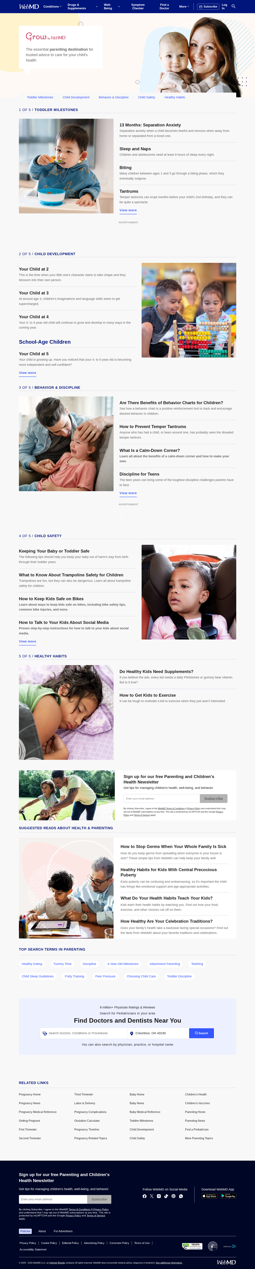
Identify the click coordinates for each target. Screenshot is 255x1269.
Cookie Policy (49, 1242)
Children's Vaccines (197, 1103)
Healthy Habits (175, 97)
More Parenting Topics (199, 1138)
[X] (152, 1196)
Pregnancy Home (30, 1094)
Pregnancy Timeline (86, 1129)
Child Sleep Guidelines (38, 976)
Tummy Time (62, 964)
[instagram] (159, 1196)
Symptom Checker (138, 6)
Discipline (89, 964)
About (42, 1231)
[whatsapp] (181, 1196)
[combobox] (84, 1033)
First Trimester (28, 1129)
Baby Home (137, 1094)
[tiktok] (166, 1196)
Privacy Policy (193, 808)
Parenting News (195, 1120)
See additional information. (169, 1262)
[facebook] (145, 1196)
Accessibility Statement (33, 1249)
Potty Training (74, 976)
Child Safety (146, 97)
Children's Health (196, 1094)
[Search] (233, 6)
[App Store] (209, 1197)
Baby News (137, 1103)
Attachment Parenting (165, 964)
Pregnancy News (29, 1103)
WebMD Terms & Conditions (171, 808)
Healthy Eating (32, 964)
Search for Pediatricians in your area (127, 1013)
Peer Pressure (105, 976)
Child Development (76, 97)
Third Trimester (83, 1094)
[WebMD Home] (29, 6)
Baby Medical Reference (145, 1111)
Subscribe (213, 798)
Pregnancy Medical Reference (38, 1111)
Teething (197, 964)
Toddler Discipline (179, 976)
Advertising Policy (94, 1242)
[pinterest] (174, 1196)
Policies (25, 1231)
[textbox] (84, 1033)
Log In (224, 6)
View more (128, 210)
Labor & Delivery (84, 1103)
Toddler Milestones (40, 97)
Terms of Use (142, 1242)
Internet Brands (57, 1262)
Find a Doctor (164, 6)
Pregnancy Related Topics (90, 1138)
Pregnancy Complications (90, 1111)
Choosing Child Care (141, 976)
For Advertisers (63, 1231)
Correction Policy (119, 1242)
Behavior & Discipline (114, 97)
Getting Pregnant (29, 1120)
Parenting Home (195, 1111)
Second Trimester (30, 1138)
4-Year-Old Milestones (122, 964)
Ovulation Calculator (87, 1120)
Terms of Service (142, 815)
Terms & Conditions (80, 1209)
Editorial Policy (70, 1242)
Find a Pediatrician (197, 1129)
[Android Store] (228, 1197)
